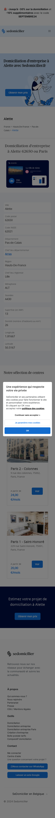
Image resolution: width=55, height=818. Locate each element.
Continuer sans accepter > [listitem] (27, 415)
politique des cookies (33, 408)
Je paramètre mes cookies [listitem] (27, 422)
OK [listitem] (27, 430)
